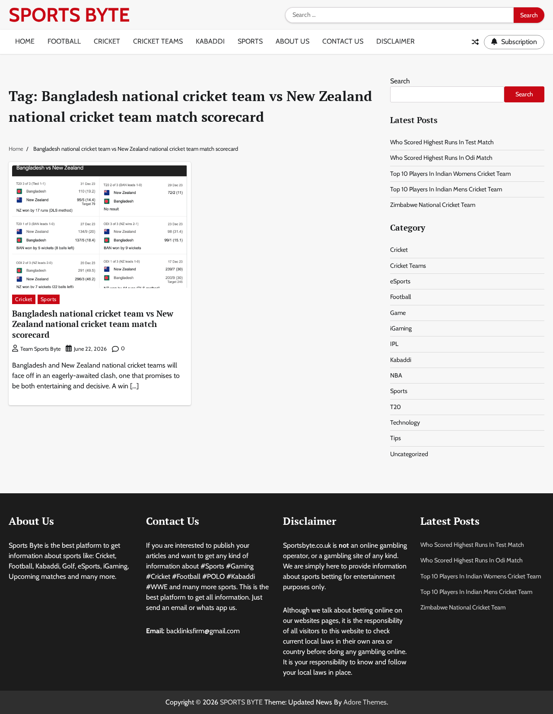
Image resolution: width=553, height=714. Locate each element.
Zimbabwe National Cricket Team (432, 205)
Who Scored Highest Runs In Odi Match (441, 158)
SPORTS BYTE (69, 14)
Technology (405, 422)
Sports (250, 41)
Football (64, 41)
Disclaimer (395, 41)
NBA (396, 375)
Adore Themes (365, 702)
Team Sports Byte (40, 349)
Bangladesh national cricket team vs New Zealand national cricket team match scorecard (92, 324)
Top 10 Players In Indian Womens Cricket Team (450, 174)
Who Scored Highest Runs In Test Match (442, 142)
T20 (395, 407)
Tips (395, 438)
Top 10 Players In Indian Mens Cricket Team (446, 189)
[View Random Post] (475, 41)
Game (398, 313)
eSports (400, 281)
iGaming (401, 328)
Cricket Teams (158, 41)
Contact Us (342, 41)
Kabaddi (210, 41)
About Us (292, 41)
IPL (394, 344)
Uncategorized (409, 454)
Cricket (107, 41)
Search (400, 81)
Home (25, 41)
